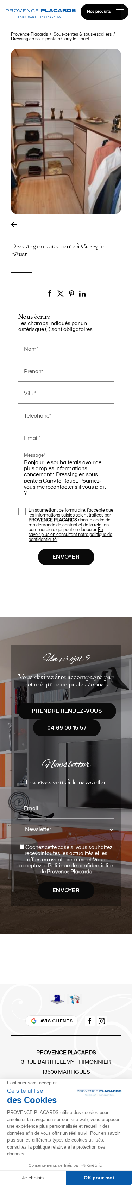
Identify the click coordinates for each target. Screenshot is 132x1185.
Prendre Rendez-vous (67, 711)
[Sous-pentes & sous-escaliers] (16, 224)
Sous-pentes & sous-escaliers (83, 34)
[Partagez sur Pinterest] (71, 294)
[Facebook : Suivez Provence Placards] (90, 1021)
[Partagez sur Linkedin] (82, 294)
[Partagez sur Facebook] (50, 294)
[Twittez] (60, 294)
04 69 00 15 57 (67, 728)
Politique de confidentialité (80, 865)
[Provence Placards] (41, 12)
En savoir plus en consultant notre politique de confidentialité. (70, 534)
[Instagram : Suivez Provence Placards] (102, 1021)
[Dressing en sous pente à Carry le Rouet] (66, 131)
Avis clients (56, 1021)
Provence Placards (29, 34)
